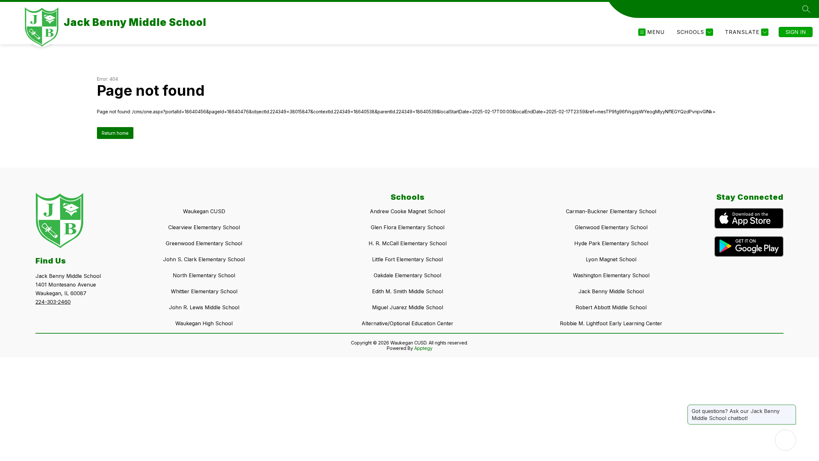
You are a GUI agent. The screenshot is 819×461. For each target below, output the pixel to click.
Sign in (795, 32)
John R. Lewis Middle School (204, 307)
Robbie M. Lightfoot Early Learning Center (611, 323)
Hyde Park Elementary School (611, 243)
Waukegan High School (204, 323)
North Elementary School (204, 275)
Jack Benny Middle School (611, 291)
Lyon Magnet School (611, 259)
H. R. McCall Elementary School (408, 243)
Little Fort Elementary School (407, 259)
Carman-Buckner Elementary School (611, 211)
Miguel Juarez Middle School (407, 307)
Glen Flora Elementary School (407, 227)
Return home (115, 133)
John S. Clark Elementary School (204, 259)
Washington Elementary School (611, 275)
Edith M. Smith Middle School (407, 291)
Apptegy (423, 348)
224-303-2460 (53, 302)
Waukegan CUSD (204, 211)
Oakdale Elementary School (407, 275)
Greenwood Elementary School (204, 243)
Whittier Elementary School (204, 291)
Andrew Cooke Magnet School (407, 211)
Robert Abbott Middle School (611, 307)
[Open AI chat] (785, 440)
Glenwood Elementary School (611, 227)
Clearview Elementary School (204, 227)
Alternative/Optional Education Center (407, 323)
